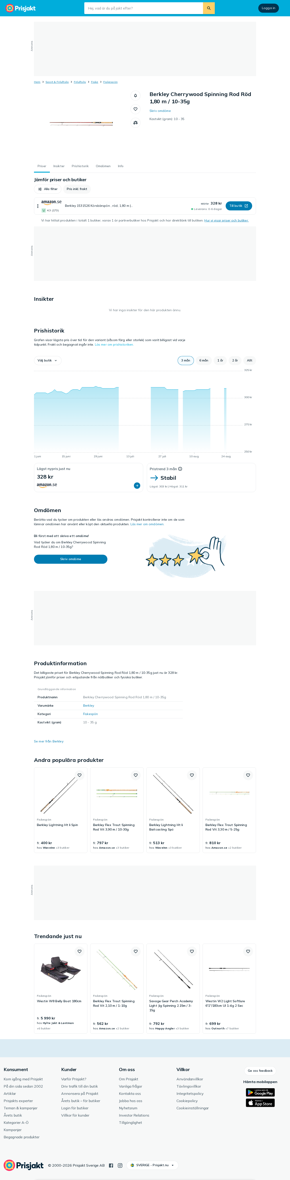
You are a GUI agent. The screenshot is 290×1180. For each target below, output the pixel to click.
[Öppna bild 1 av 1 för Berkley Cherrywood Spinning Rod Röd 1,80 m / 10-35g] (82, 125)
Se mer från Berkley (48, 741)
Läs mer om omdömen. (147, 524)
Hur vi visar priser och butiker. (226, 220)
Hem (37, 82)
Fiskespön (110, 82)
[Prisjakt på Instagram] (120, 1165)
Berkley (88, 705)
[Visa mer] (37, 206)
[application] (145, 414)
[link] (60, 810)
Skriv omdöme (160, 111)
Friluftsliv (80, 82)
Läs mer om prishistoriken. (114, 344)
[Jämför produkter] (135, 123)
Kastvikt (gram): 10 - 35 (167, 119)
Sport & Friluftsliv (57, 82)
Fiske (94, 82)
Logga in (268, 8)
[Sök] (209, 8)
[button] (135, 96)
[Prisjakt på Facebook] (111, 1165)
